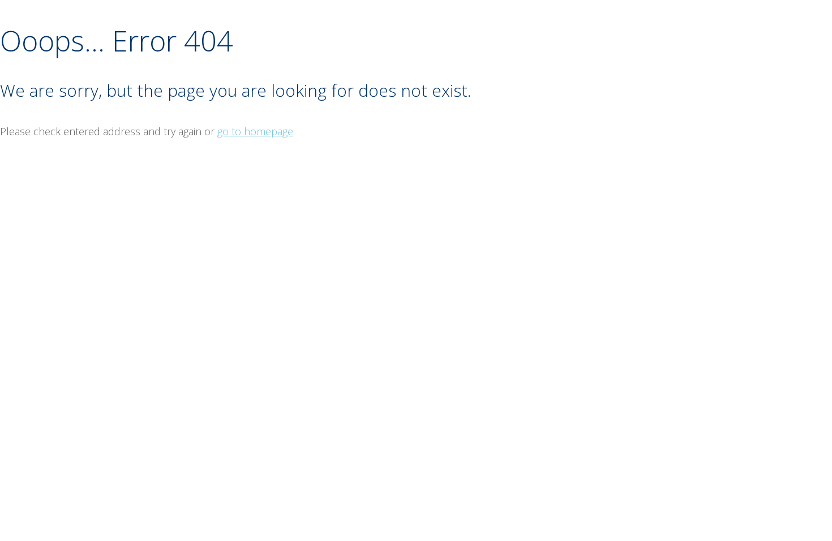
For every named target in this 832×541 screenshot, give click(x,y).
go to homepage (255, 131)
